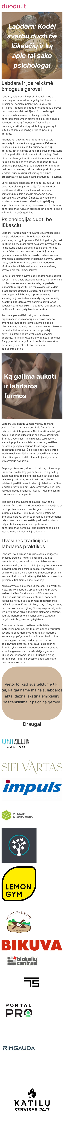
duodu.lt (14, 6)
